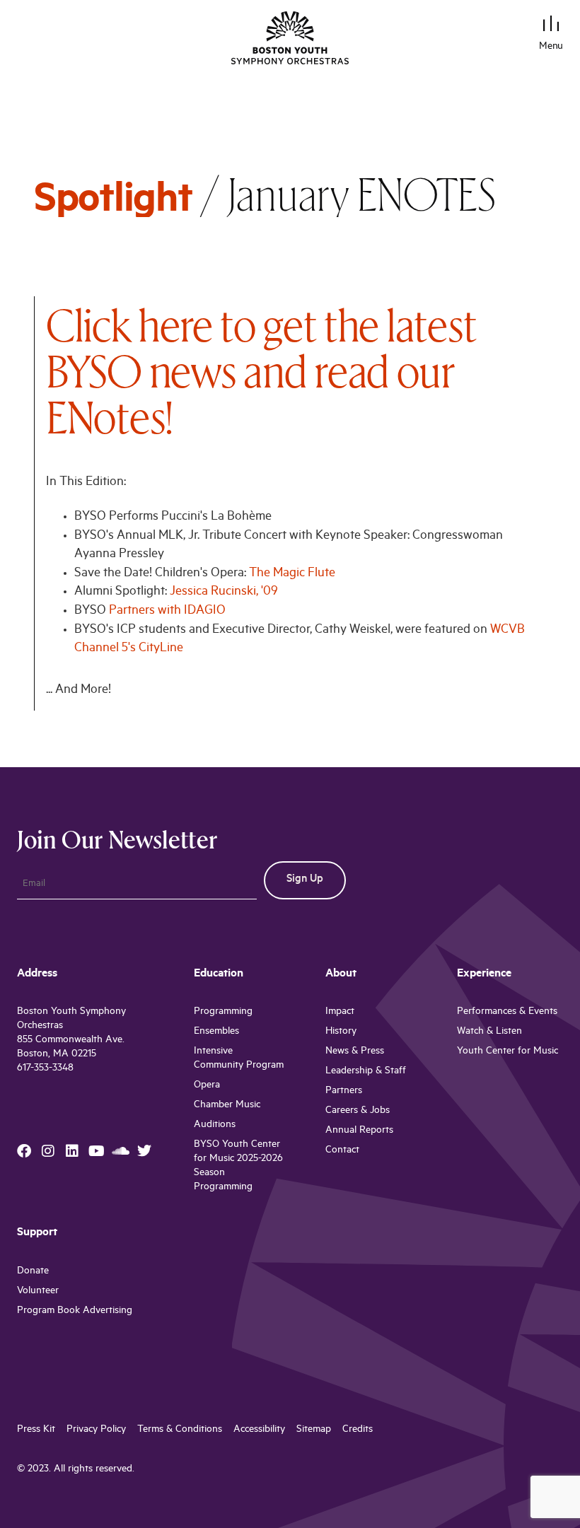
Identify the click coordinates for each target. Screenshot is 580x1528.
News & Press (354, 1051)
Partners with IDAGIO (167, 612)
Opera (207, 1085)
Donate (33, 1271)
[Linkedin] (72, 1151)
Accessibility (259, 1430)
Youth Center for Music (507, 1051)
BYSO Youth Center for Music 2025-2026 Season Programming (238, 1166)
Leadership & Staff (365, 1071)
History (340, 1032)
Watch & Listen (489, 1032)
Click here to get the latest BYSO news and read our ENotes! (261, 370)
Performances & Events (507, 1012)
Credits (357, 1430)
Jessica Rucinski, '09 (224, 592)
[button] (551, 25)
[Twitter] (144, 1151)
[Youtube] (96, 1151)
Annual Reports (359, 1131)
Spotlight (113, 203)
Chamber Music (227, 1105)
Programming (223, 1012)
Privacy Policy (96, 1430)
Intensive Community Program (239, 1058)
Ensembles (216, 1032)
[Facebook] (24, 1151)
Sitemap (313, 1430)
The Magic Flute (292, 574)
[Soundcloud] (120, 1151)
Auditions (215, 1125)
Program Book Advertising (74, 1311)
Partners (343, 1091)
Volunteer (38, 1291)
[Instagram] (48, 1151)
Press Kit (36, 1430)
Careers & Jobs (357, 1111)
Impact (339, 1012)
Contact (342, 1150)
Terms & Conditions (179, 1430)
